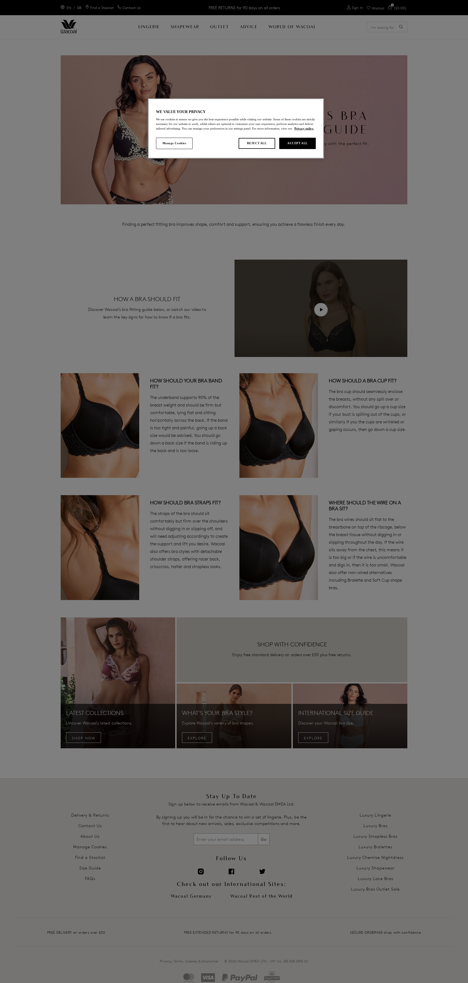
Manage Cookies (174, 143)
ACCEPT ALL (297, 143)
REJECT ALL (257, 143)
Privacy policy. (304, 128)
